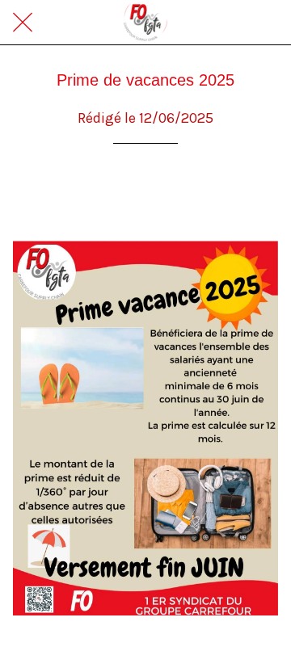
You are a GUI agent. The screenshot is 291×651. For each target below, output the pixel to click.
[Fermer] (22, 22)
